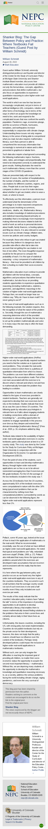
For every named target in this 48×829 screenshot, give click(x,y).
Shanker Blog (11, 707)
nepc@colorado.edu (29, 798)
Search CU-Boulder (14, 822)
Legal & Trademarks (14, 819)
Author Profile (38, 770)
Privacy (28, 819)
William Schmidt (11, 59)
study (21, 444)
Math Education (12, 65)
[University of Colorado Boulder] (19, 811)
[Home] (24, 20)
